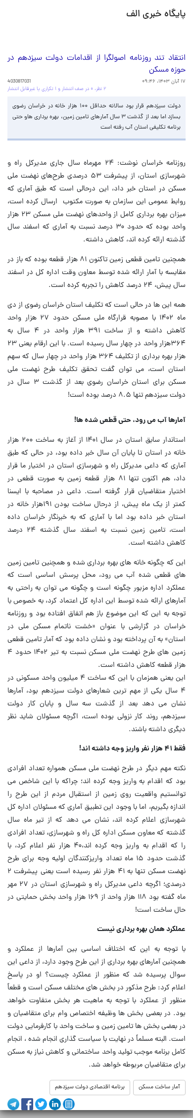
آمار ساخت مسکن (159, 1087)
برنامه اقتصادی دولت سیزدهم (90, 1087)
